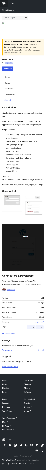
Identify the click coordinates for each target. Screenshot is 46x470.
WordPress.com (9, 418)
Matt (5, 422)
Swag (27, 411)
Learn (4, 399)
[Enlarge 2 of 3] (41, 198)
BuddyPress (8, 430)
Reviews (8, 83)
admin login (31, 327)
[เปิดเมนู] (42, 3)
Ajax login (40, 327)
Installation (9, 88)
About (4, 380)
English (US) (39, 322)
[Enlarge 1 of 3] (19, 198)
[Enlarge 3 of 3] (41, 227)
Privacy (5, 392)
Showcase (28, 380)
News (4, 384)
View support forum (10, 366)
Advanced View (8, 333)
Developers (7, 407)
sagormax (9, 63)
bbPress (6, 426)
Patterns (27, 392)
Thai (9, 440)
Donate (28, 407)
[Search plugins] (26, 18)
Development (10, 94)
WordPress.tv (9, 411)
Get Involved (29, 399)
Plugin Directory (8, 10)
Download (8, 69)
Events (27, 403)
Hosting (5, 388)
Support (7, 100)
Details (7, 77)
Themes (27, 384)
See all (41, 350)
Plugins (27, 388)
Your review (7, 350)
